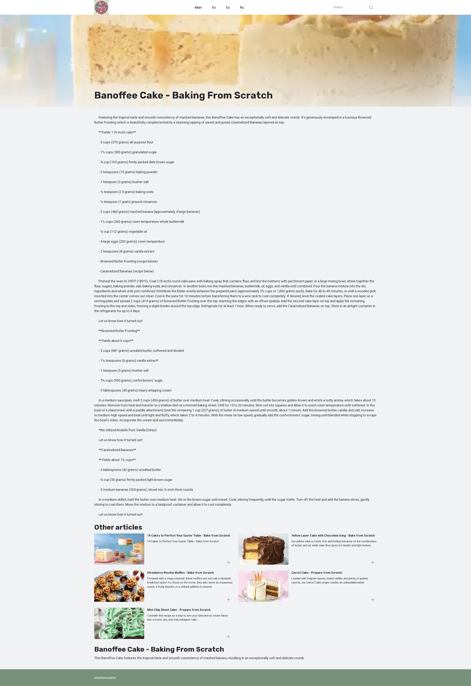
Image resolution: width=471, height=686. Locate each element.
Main (198, 7)
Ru (242, 7)
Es (228, 7)
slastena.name (105, 678)
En (214, 7)
